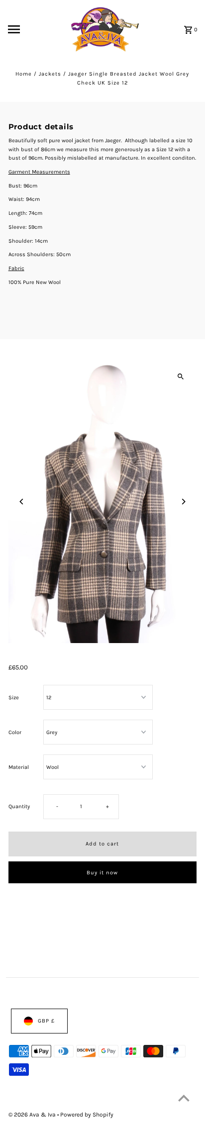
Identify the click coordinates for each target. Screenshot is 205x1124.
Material (18, 766)
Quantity (19, 806)
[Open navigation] (27, 29)
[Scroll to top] (184, 1098)
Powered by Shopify (86, 1114)
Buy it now (102, 872)
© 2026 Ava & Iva (32, 1114)
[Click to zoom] (180, 376)
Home (23, 74)
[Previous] (22, 501)
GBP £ (46, 1021)
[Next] (183, 501)
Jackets (50, 74)
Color (14, 732)
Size (13, 697)
